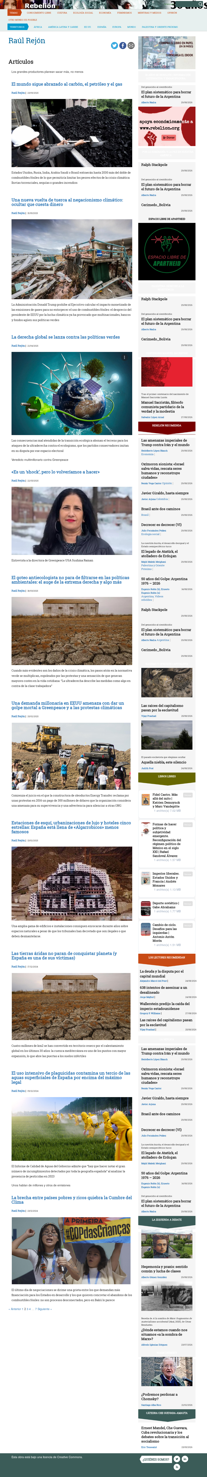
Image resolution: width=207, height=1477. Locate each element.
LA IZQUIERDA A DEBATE (167, 1219)
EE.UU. (87, 26)
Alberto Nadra (148, 102)
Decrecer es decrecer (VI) (161, 524)
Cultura (62, 12)
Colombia (162, 499)
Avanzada (169, 3)
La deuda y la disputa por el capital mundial (162, 973)
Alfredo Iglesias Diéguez (154, 1344)
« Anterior (14, 1309)
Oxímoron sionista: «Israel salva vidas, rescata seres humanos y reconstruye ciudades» (162, 471)
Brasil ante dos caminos (160, 508)
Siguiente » (45, 1309)
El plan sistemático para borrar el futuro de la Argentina (166, 94)
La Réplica (167, 1039)
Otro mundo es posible (22, 19)
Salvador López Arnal (152, 417)
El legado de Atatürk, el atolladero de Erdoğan (159, 553)
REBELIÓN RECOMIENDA (166, 425)
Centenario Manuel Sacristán (167, 353)
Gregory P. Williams (150, 1013)
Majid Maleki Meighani (153, 561)
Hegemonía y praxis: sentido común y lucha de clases (164, 1268)
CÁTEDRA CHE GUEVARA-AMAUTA (167, 1413)
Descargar (187, 795)
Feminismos (124, 12)
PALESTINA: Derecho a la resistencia (168, 287)
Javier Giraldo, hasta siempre (165, 493)
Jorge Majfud (147, 997)
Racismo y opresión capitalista (167, 663)
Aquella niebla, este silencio (163, 762)
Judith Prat (147, 768)
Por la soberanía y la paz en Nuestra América (167, 153)
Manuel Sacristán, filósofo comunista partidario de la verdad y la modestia (162, 407)
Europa (116, 26)
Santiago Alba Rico (151, 1404)
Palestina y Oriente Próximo (160, 26)
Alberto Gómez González (154, 1277)
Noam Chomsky (167, 1352)
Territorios (17, 26)
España (101, 26)
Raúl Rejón (18, 92)
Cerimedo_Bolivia (155, 204)
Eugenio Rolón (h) (150, 589)
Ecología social (83, 12)
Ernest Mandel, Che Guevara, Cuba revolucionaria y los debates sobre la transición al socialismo (165, 1434)
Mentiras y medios (149, 12)
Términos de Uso (94, 1457)
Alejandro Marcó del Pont (153, 980)
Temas (14, 12)
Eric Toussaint (149, 1447)
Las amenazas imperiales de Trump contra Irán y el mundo (165, 442)
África (38, 26)
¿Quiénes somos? (156, 1459)
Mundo (131, 26)
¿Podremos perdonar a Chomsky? (159, 1396)
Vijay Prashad (148, 715)
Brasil (145, 514)
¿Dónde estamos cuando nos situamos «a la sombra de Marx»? (164, 1334)
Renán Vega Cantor (151, 483)
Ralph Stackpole (154, 164)
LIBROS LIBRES (167, 776)
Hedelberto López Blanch (154, 450)
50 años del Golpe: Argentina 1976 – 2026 (164, 581)
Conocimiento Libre (39, 12)
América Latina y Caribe (63, 26)
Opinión (172, 12)
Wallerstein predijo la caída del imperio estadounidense (165, 1006)
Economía (105, 12)
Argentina (147, 596)
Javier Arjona (148, 499)
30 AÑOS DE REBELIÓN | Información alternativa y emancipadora (168, 76)
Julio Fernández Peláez (153, 530)
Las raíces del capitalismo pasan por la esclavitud (162, 707)
